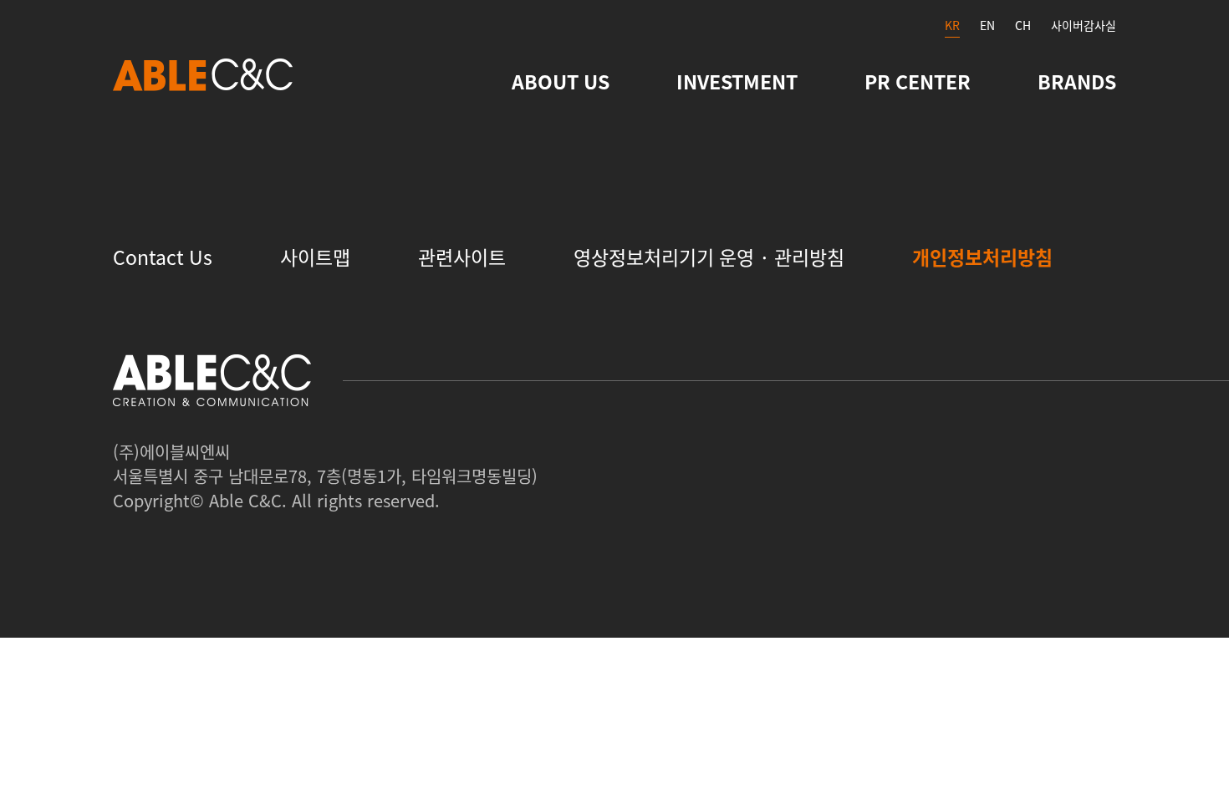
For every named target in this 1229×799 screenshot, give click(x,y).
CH (1023, 25)
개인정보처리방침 (982, 256)
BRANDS (1077, 81)
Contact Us (162, 256)
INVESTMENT (737, 81)
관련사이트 (462, 256)
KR (952, 25)
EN (987, 25)
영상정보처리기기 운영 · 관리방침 (709, 256)
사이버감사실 (1083, 25)
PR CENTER (917, 81)
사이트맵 (315, 256)
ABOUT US (560, 81)
